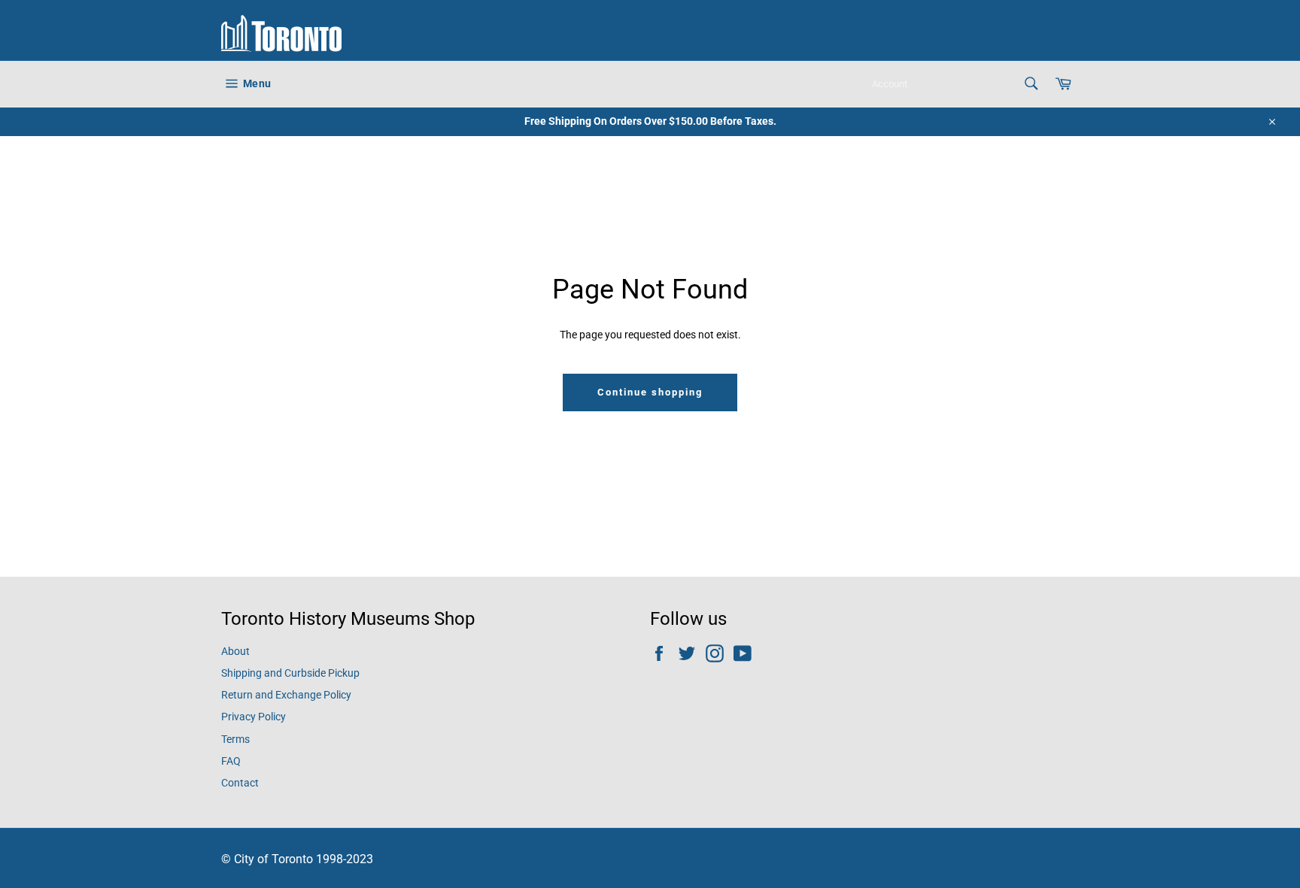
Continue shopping (649, 392)
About (235, 651)
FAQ (231, 761)
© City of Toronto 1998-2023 (297, 859)
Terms (235, 739)
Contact (240, 783)
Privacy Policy (253, 717)
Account (889, 83)
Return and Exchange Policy (286, 695)
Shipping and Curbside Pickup (290, 673)
